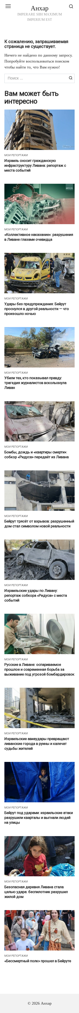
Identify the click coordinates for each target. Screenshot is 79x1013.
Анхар (39, 8)
